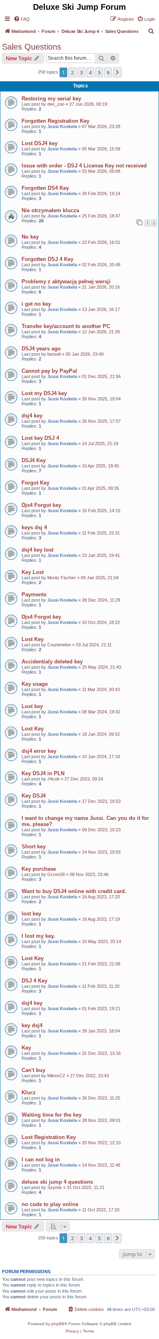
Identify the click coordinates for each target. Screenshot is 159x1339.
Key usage (35, 684)
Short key (34, 846)
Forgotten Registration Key (55, 121)
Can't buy (33, 1070)
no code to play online (50, 1204)
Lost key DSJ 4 (40, 438)
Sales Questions (31, 46)
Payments (34, 594)
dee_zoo (55, 104)
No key (30, 237)
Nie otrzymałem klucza (50, 210)
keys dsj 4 (34, 527)
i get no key (36, 304)
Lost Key (33, 639)
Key (26, 1048)
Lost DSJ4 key (39, 143)
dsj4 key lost (37, 550)
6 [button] (108, 72)
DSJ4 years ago (41, 349)
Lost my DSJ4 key (44, 393)
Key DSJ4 (34, 796)
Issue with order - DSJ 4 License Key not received (84, 166)
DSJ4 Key (34, 460)
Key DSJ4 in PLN (43, 773)
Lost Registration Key (49, 1137)
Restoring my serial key (51, 99)
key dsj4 (32, 1025)
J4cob (53, 778)
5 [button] (99, 72)
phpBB (57, 1324)
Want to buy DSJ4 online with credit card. (74, 891)
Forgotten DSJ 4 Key (47, 259)
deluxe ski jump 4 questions (57, 1182)
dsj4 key (32, 416)
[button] (117, 72)
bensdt (54, 354)
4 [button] (90, 72)
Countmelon (59, 644)
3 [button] (81, 72)
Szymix (54, 1187)
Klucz (29, 1092)
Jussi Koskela (62, 126)
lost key (31, 914)
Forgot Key (35, 483)
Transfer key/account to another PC (66, 326)
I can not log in (41, 1159)
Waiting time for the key (52, 1115)
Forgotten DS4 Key (45, 188)
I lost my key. (38, 936)
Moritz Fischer (61, 577)
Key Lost (33, 572)
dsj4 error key (39, 751)
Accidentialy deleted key (52, 662)
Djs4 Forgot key (41, 505)
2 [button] (72, 72)
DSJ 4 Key (34, 981)
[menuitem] (21, 19)
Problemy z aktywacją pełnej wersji (66, 281)
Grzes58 (56, 874)
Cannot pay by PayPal (49, 371)
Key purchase (39, 869)
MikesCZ (56, 1075)
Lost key (32, 706)
